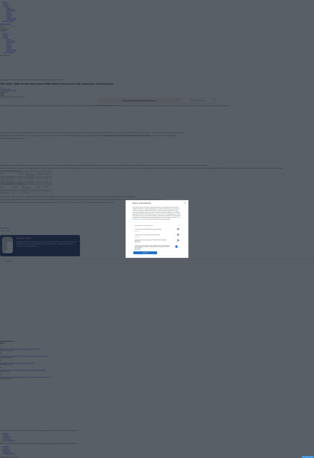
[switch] (177, 229)
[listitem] (157, 225)
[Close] (185, 203)
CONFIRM (145, 252)
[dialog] (157, 229)
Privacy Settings (309, 457)
